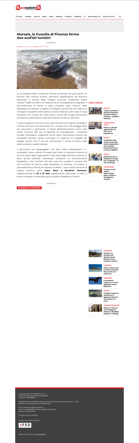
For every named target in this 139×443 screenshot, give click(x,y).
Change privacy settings (28, 415)
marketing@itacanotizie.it (45, 409)
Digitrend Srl (41, 434)
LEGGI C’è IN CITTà (108, 16)
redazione (20, 46)
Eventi (44, 16)
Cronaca (28, 16)
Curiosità (68, 16)
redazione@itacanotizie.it (34, 407)
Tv (84, 16)
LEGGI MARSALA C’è (94, 16)
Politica (37, 16)
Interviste (77, 16)
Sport (51, 16)
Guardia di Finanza (29, 188)
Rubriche (59, 16)
